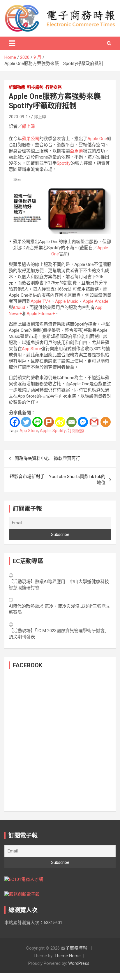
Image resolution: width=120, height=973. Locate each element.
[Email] (71, 422)
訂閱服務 (76, 430)
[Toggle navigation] (12, 43)
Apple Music (66, 301)
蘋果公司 (30, 138)
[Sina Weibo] (60, 422)
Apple (45, 430)
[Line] (37, 422)
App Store (31, 348)
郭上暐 (40, 116)
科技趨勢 (35, 87)
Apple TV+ (41, 301)
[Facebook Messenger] (83, 422)
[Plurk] (49, 422)
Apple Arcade (95, 301)
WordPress (78, 963)
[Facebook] (15, 422)
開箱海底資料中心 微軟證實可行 (47, 458)
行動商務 (53, 87)
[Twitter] (26, 422)
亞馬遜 (76, 151)
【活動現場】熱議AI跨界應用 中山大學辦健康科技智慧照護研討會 (59, 584)
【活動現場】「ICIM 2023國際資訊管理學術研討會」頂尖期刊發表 (59, 634)
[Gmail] (94, 422)
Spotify (63, 163)
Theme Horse (67, 955)
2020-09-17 (19, 116)
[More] (105, 422)
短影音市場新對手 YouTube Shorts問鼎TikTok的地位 (57, 479)
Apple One (97, 138)
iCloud (19, 307)
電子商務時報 (74, 948)
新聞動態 (17, 87)
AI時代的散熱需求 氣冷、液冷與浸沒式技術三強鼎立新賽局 (59, 609)
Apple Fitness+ (41, 313)
